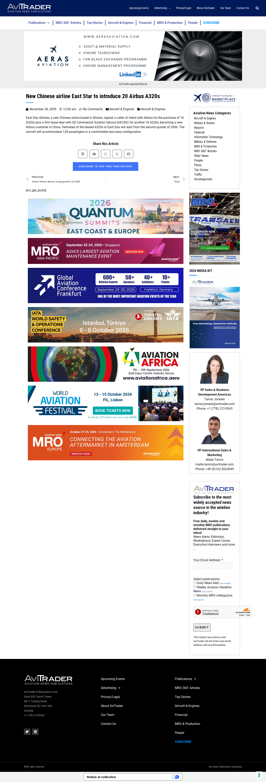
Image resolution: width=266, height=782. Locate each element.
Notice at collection (101, 777)
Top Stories (95, 23)
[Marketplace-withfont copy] (214, 97)
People (193, 23)
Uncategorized (203, 179)
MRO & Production (169, 23)
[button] (169, 8)
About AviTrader (112, 706)
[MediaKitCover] (214, 312)
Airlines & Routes (204, 123)
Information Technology (208, 137)
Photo (198, 165)
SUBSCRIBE (211, 23)
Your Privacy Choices (145, 777)
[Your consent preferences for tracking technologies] (259, 775)
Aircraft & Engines (120, 23)
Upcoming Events (113, 679)
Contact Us (108, 724)
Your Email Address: (208, 560)
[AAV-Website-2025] (133, 56)
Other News (201, 156)
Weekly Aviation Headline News (212, 589)
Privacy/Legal (110, 697)
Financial (145, 23)
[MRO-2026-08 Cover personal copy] (214, 228)
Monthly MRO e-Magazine (212, 597)
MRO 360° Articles (68, 23)
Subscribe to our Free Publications (105, 166)
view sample (225, 583)
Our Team (107, 715)
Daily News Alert (213, 583)
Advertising (108, 688)
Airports (199, 128)
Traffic (198, 174)
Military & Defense (205, 142)
